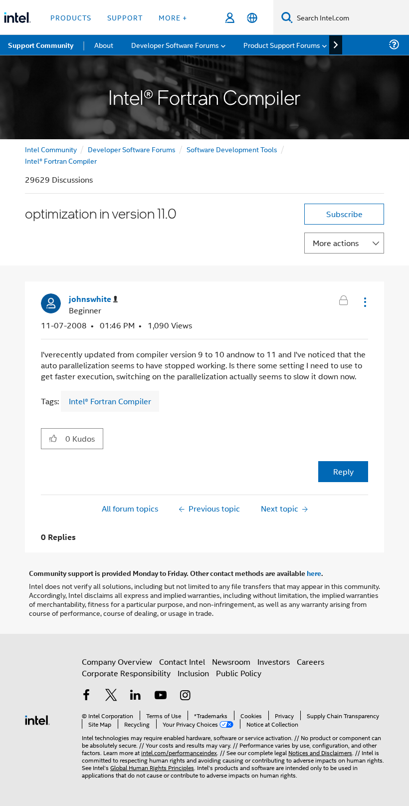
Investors (273, 661)
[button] (364, 302)
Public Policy (238, 673)
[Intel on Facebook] (86, 696)
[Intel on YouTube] (160, 696)
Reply (343, 471)
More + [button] (173, 17)
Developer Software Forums (132, 149)
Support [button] (125, 17)
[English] (252, 17)
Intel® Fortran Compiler (61, 160)
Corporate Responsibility (126, 673)
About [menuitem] (103, 44)
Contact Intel (182, 661)
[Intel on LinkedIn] (135, 696)
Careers (310, 661)
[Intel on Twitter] (111, 696)
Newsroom (231, 661)
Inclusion (193, 673)
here (314, 572)
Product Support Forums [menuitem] (281, 44)
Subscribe (344, 214)
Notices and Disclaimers (320, 752)
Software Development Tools (232, 149)
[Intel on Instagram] (185, 696)
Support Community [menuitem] (40, 44)
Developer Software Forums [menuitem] (175, 44)
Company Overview (117, 661)
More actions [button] (336, 243)
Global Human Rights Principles (152, 767)
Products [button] (70, 17)
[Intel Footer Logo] (37, 719)
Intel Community (51, 149)
